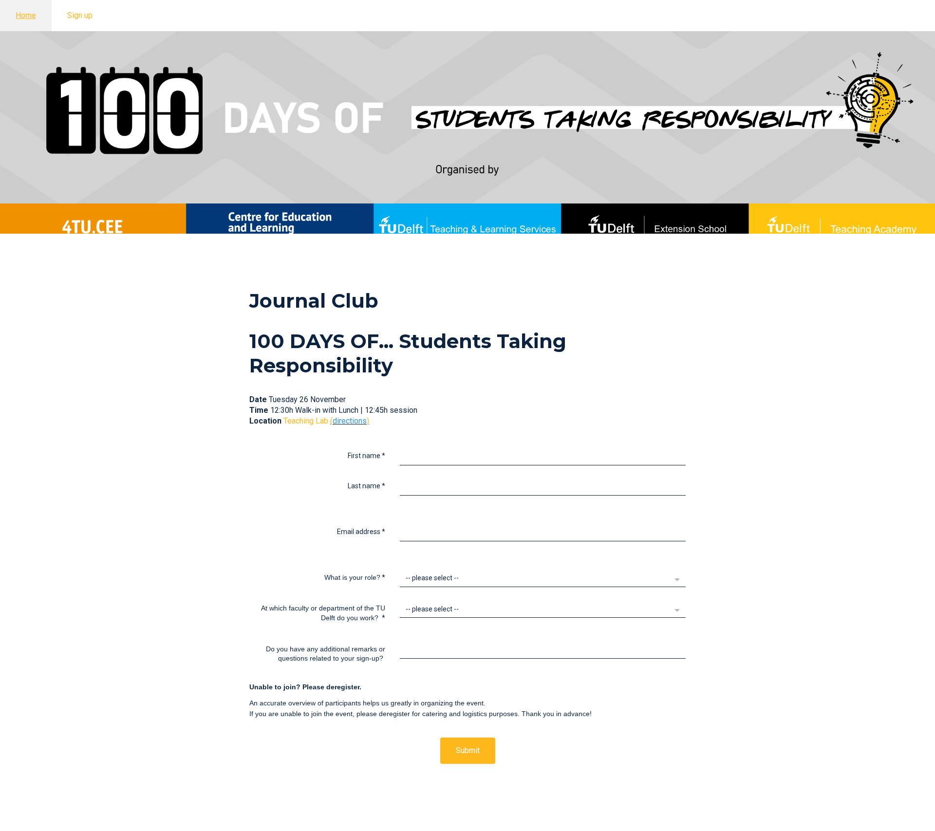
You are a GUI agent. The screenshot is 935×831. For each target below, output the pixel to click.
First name (366, 456)
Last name (366, 486)
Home (26, 15)
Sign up (80, 15)
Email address (361, 532)
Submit (468, 750)
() (349, 420)
